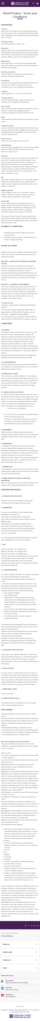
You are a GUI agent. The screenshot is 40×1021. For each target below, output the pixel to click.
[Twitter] (29, 925)
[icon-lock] (37, 3)
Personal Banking (7, 936)
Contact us (7, 960)
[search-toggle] (33, 3)
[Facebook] (25, 925)
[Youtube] (32, 925)
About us (6, 944)
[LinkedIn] (38, 925)
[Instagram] (35, 925)
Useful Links (7, 952)
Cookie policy (20, 1006)
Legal (5, 968)
